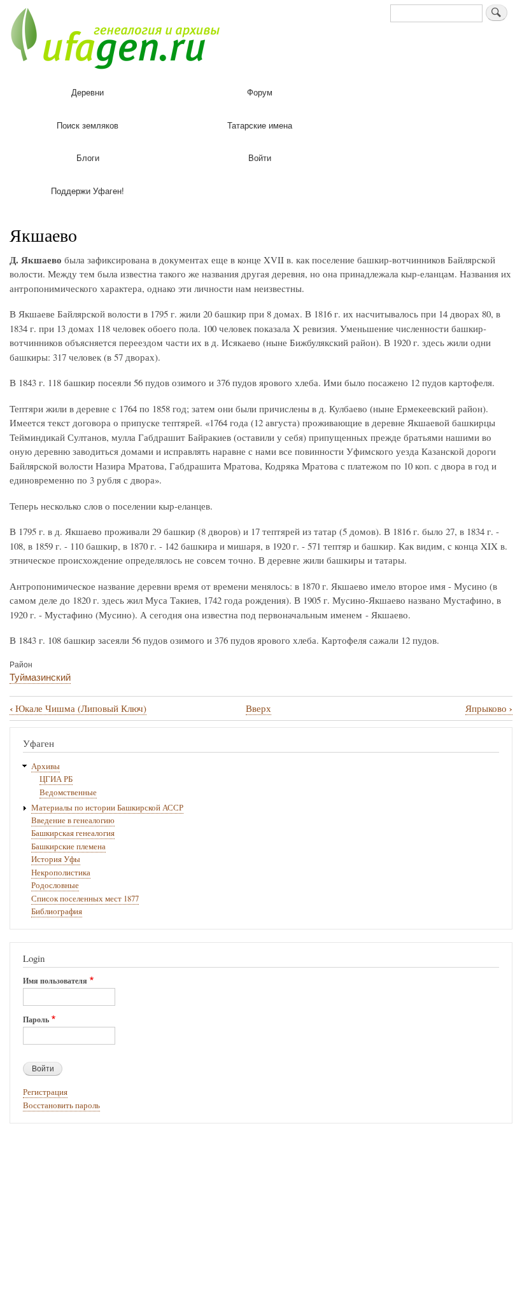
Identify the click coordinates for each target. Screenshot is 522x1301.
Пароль (36, 1020)
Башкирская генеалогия (73, 833)
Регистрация (45, 1092)
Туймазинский (40, 676)
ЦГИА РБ (56, 779)
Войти (259, 157)
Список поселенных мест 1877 (85, 898)
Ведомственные (68, 792)
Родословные (55, 885)
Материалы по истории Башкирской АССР (107, 807)
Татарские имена (259, 125)
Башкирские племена (68, 846)
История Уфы (55, 859)
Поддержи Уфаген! (87, 190)
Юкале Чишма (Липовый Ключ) (78, 708)
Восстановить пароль (61, 1105)
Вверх (258, 708)
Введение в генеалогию (73, 820)
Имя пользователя (55, 981)
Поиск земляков (87, 125)
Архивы (45, 766)
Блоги (87, 157)
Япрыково (488, 708)
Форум (259, 92)
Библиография (56, 911)
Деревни (87, 92)
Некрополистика (60, 872)
